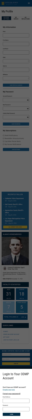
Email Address (6, 397)
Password (5, 405)
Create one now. (9, 390)
